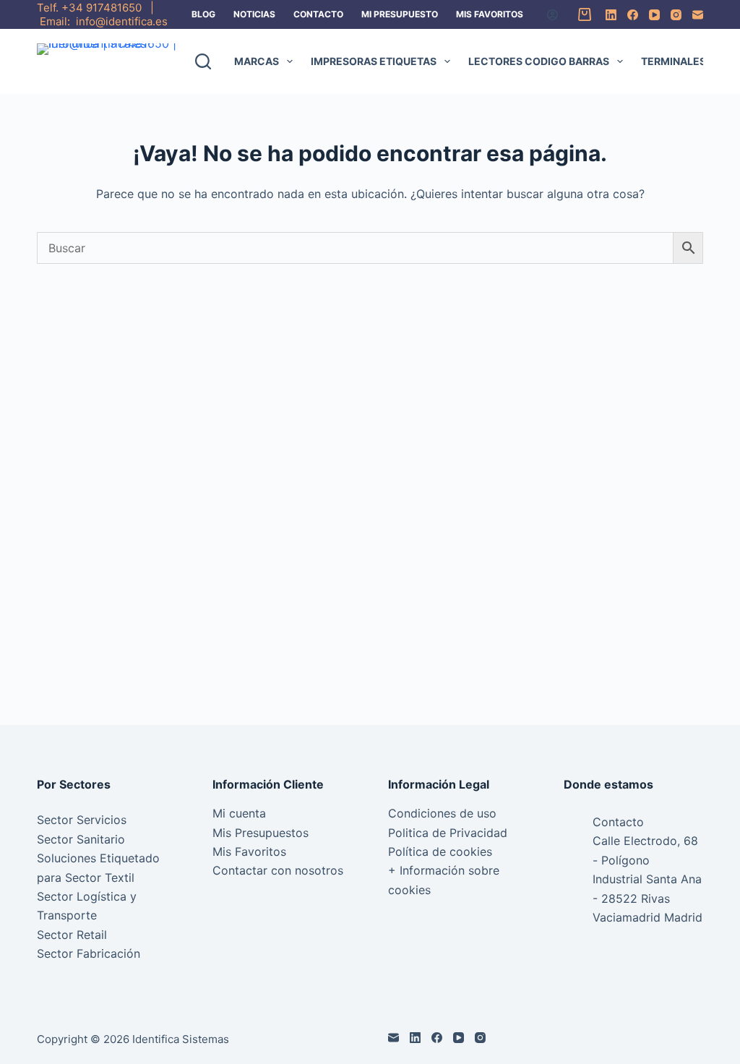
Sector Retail (72, 934)
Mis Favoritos (489, 14)
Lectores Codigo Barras (538, 61)
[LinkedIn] (611, 14)
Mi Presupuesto (399, 14)
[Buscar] (203, 61)
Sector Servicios (81, 819)
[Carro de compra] (581, 14)
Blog (203, 14)
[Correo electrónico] (697, 14)
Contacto (318, 14)
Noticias (254, 14)
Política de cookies (440, 851)
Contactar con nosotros (277, 870)
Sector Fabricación (88, 953)
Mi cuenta (239, 813)
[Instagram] (676, 14)
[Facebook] (632, 14)
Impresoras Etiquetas (373, 61)
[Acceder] (552, 14)
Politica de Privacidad (447, 832)
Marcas (256, 61)
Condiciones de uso (442, 813)
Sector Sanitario (81, 839)
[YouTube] (654, 14)
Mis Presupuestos (260, 832)
